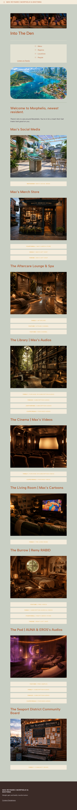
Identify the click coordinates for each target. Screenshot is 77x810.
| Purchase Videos (38, 479)
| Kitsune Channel (38, 326)
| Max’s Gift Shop (38, 252)
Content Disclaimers (9, 800)
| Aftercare (38, 320)
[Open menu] (4, 2)
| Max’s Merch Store (38, 246)
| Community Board (38, 767)
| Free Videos (38, 604)
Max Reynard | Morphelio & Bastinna (24, 2)
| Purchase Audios (38, 411)
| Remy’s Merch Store (38, 616)
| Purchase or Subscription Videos (38, 474)
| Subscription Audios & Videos (38, 610)
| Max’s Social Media (38, 183)
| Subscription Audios (38, 400)
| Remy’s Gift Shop (38, 621)
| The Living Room (38, 542)
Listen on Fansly (23, 61)
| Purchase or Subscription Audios (38, 394)
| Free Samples (38, 684)
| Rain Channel (38, 332)
